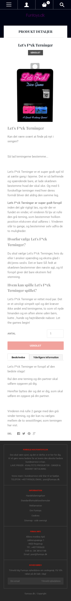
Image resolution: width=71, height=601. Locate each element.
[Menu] (9, 4)
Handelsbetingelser (35, 495)
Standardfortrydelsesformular (35, 500)
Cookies (35, 515)
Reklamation (35, 505)
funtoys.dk (30, 593)
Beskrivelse (18, 357)
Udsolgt (35, 345)
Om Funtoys (35, 510)
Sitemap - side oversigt (35, 520)
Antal (11, 333)
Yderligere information (46, 357)
